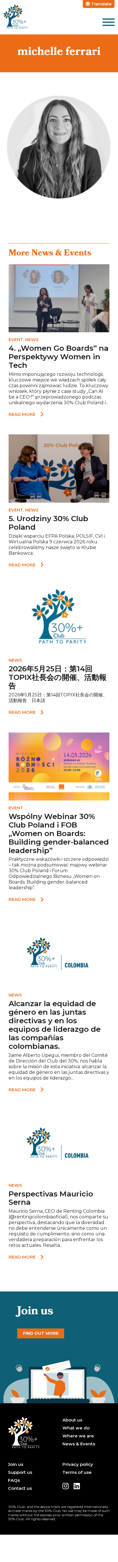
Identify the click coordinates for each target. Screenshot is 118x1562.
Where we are (78, 1436)
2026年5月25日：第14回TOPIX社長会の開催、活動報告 (58, 677)
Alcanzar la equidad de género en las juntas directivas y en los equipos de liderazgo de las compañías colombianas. (55, 1025)
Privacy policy (77, 1464)
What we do (76, 1428)
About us (72, 1420)
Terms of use (77, 1472)
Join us (15, 1464)
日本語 (38, 700)
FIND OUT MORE (40, 1333)
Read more (22, 414)
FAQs (14, 1480)
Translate (101, 4)
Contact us (20, 1488)
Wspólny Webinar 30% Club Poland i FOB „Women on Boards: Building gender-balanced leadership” (59, 833)
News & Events (78, 1444)
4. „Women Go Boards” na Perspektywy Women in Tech (59, 357)
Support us (20, 1472)
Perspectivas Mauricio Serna (51, 1198)
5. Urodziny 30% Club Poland (48, 523)
